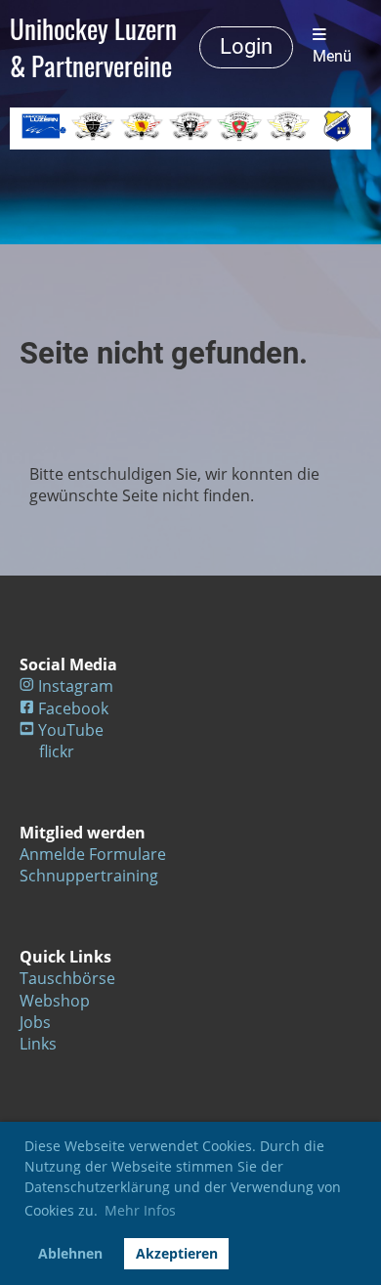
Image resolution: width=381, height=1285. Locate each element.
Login (246, 46)
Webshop (55, 1000)
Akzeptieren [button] (177, 1253)
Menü (332, 56)
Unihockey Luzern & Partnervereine (93, 47)
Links (38, 1043)
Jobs (35, 1022)
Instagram (75, 686)
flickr (56, 751)
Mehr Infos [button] (140, 1210)
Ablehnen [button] (70, 1253)
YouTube (71, 730)
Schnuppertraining (89, 875)
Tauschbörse (67, 978)
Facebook (73, 708)
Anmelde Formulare (93, 854)
